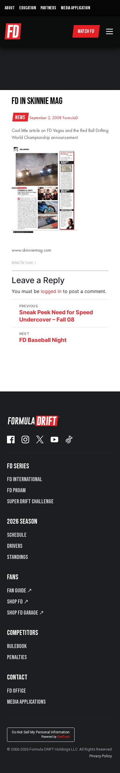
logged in (51, 291)
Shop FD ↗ (18, 601)
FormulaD (70, 118)
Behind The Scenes (22, 263)
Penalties (17, 657)
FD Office (16, 690)
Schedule (17, 535)
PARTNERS (48, 8)
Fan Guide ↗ (19, 590)
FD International (24, 479)
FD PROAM (16, 490)
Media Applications (26, 701)
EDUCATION (27, 8)
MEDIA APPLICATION (75, 8)
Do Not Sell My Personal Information (41, 734)
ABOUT (10, 8)
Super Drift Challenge (30, 501)
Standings (17, 557)
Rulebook (17, 646)
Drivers (14, 546)
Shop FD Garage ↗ (25, 612)
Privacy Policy (100, 756)
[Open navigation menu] (109, 31)
